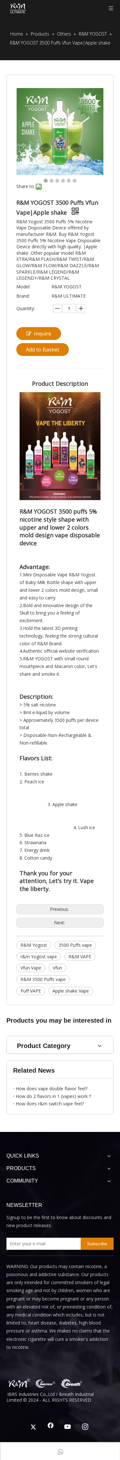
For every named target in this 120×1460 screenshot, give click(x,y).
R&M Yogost (33, 945)
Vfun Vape (30, 968)
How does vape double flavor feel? (51, 1088)
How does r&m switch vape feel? (50, 1104)
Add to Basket (42, 349)
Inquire (42, 333)
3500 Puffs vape (75, 945)
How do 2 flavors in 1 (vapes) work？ (54, 1096)
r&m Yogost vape (38, 956)
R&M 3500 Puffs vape (43, 979)
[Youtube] (68, 1427)
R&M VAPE (79, 956)
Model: (23, 287)
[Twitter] (33, 1427)
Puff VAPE (30, 991)
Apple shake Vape (70, 991)
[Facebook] (50, 1427)
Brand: (23, 296)
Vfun (57, 968)
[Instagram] (85, 1427)
